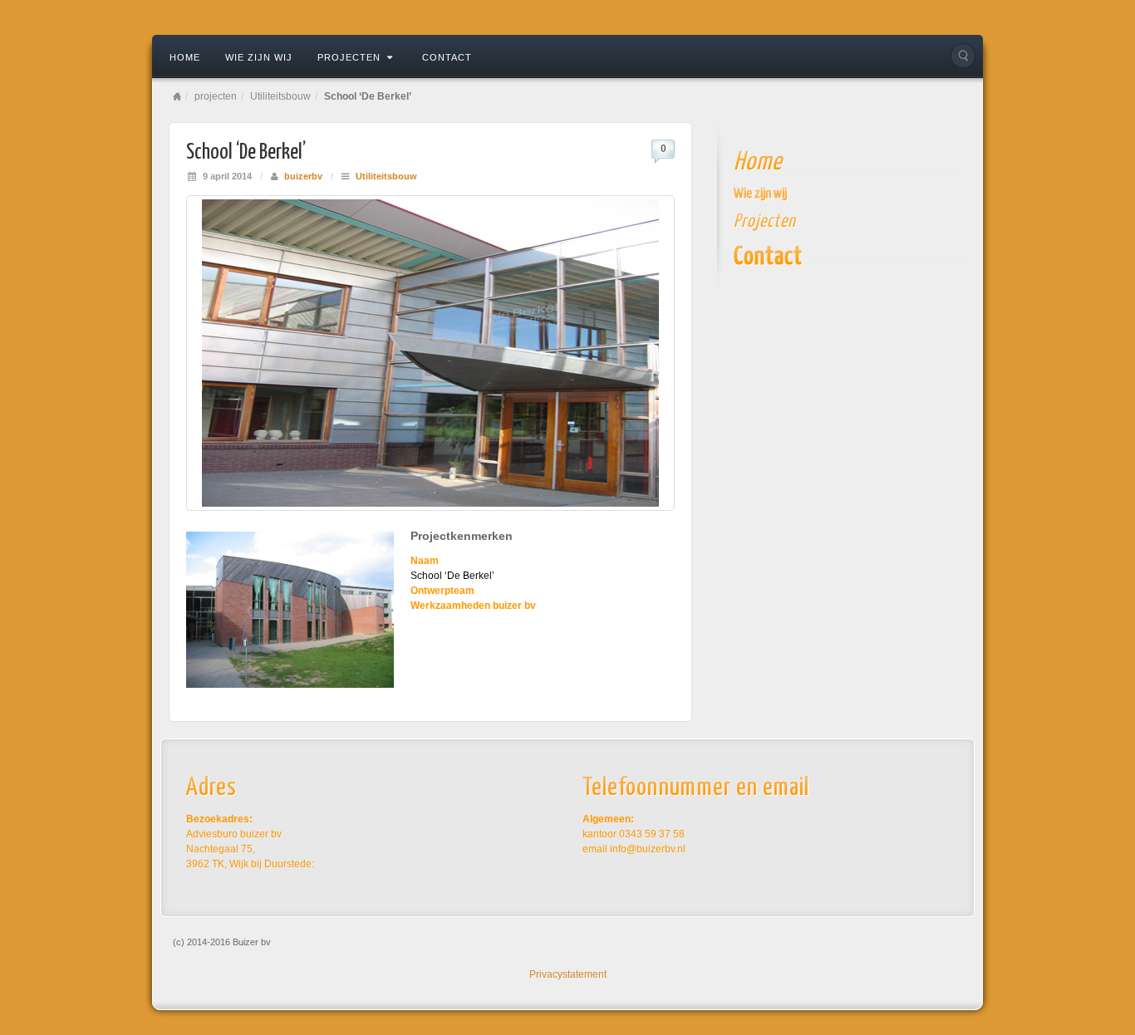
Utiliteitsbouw (280, 96)
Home (185, 57)
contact (447, 57)
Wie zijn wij (258, 57)
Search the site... (963, 55)
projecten (349, 57)
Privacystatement (568, 974)
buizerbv (303, 176)
